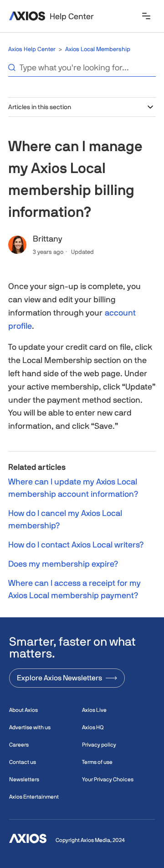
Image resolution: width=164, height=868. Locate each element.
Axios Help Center (32, 49)
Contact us (22, 762)
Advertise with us (30, 727)
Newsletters (24, 779)
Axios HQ (92, 727)
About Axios (23, 710)
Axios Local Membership (97, 49)
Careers (19, 745)
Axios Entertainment (34, 797)
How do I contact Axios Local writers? (76, 544)
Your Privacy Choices (107, 779)
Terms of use (97, 762)
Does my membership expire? (63, 563)
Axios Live (94, 710)
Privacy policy (99, 745)
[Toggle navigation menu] (146, 16)
